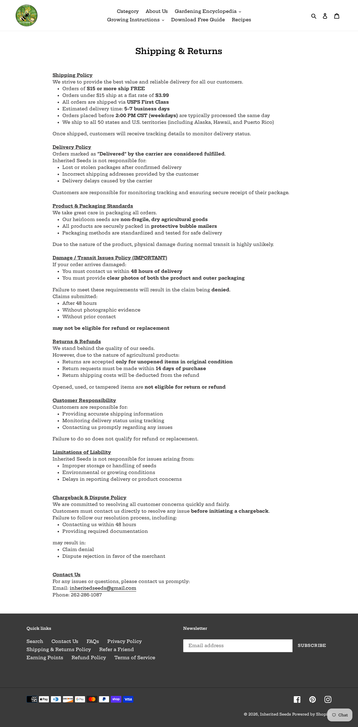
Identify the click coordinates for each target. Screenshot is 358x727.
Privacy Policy (124, 641)
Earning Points (45, 657)
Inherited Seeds (275, 714)
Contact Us (64, 641)
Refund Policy (89, 657)
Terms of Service (134, 657)
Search (35, 641)
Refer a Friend (116, 649)
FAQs (93, 641)
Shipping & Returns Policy (59, 649)
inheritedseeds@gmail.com (103, 588)
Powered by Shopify (311, 714)
